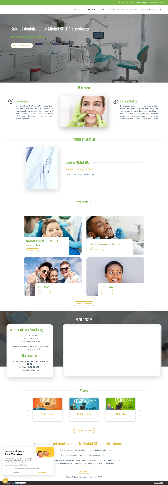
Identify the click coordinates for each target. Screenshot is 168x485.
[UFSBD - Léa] (84, 404)
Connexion (158, 483)
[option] (47, 409)
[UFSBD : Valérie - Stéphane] (120, 404)
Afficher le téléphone (156, 3)
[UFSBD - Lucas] (47, 404)
